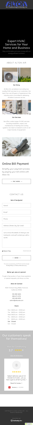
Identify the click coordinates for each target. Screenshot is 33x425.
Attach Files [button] (7, 251)
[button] (3, 251)
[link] (16, 4)
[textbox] (16, 205)
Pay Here (16, 181)
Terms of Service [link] (19, 265)
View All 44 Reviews (16, 355)
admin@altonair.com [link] (16, 300)
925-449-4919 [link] (16, 298)
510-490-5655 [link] (16, 294)
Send (16, 258)
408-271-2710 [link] (16, 296)
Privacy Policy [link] (9, 265)
